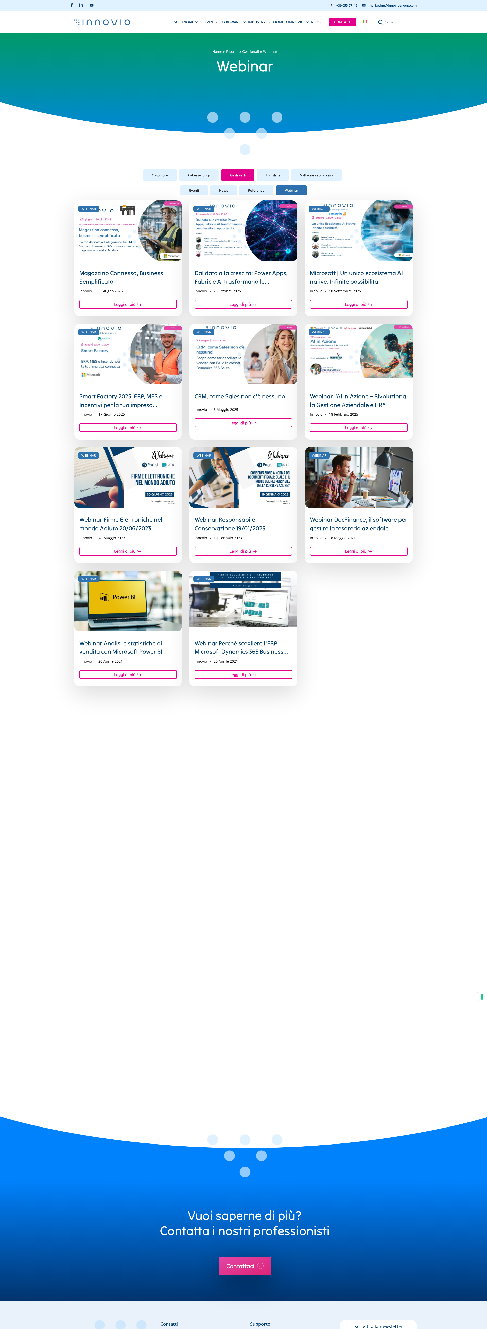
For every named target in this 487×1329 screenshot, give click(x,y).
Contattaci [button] (240, 1266)
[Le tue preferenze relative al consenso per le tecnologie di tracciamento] (482, 997)
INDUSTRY (256, 22)
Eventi (194, 190)
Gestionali (250, 51)
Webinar (291, 190)
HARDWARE (230, 22)
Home (217, 51)
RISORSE (318, 22)
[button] (160, 175)
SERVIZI (206, 22)
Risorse (232, 51)
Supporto (260, 1324)
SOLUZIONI (183, 22)
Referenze (256, 190)
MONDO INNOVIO (288, 22)
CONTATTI (342, 22)
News (223, 190)
